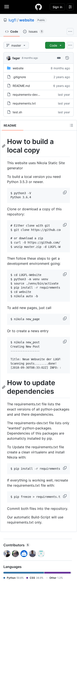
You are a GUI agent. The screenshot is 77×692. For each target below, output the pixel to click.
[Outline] (71, 125)
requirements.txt (24, 103)
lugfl (12, 20)
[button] (65, 192)
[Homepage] (38, 6)
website (26, 20)
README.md (21, 86)
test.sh (17, 112)
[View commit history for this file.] (67, 58)
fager (16, 58)
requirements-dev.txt (27, 94)
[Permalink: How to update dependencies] (4, 387)
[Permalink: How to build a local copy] (4, 146)
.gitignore (19, 77)
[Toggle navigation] (6, 6)
